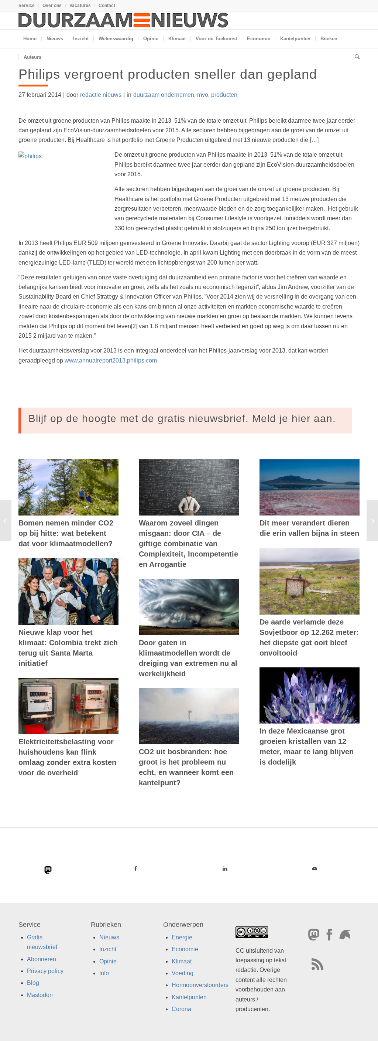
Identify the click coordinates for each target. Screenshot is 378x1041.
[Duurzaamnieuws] (123, 20)
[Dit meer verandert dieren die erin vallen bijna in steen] (310, 487)
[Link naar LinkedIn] (225, 868)
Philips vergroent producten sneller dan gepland (167, 74)
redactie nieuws (100, 95)
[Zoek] (355, 57)
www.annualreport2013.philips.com (111, 360)
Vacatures (80, 5)
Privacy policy (45, 971)
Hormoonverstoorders (200, 985)
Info (104, 973)
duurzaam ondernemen (163, 95)
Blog (33, 983)
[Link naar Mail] (315, 868)
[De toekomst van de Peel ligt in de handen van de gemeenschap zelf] (5, 520)
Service (26, 5)
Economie (185, 949)
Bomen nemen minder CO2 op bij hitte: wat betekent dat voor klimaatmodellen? (65, 533)
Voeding (182, 973)
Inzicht (107, 949)
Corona (181, 1009)
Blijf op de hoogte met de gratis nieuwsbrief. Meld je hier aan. (182, 418)
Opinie (108, 961)
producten (224, 95)
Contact (107, 5)
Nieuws (109, 937)
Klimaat (182, 961)
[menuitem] (28, 5)
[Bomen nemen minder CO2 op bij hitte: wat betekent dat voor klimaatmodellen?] (68, 487)
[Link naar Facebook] (136, 868)
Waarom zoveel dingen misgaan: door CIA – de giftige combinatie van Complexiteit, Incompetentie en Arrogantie (188, 543)
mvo (202, 95)
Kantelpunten (189, 997)
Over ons (52, 5)
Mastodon (40, 995)
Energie (182, 937)
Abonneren (41, 959)
